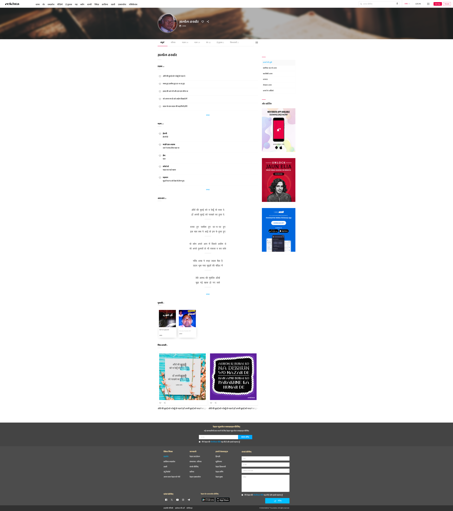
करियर (192, 472)
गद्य (76, 4)
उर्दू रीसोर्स (167, 472)
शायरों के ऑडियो (268, 91)
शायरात (265, 79)
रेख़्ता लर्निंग (219, 472)
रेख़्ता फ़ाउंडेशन (195, 457)
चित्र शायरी (234, 42)
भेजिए (280, 501)
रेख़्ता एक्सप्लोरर (195, 477)
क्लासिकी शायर (268, 74)
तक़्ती (113, 4)
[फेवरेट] (203, 21)
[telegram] (189, 500)
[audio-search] (397, 3)
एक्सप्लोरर (122, 4)
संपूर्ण (162, 42)
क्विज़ (96, 4)
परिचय (173, 42)
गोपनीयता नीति (215, 442)
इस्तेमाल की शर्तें (180, 508)
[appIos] (223, 500)
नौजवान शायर (267, 85)
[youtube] (177, 500)
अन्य (142, 4)
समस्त (208, 115)
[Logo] (12, 4)
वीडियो (60, 4)
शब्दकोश (51, 4)
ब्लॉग (82, 4)
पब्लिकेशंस (133, 4)
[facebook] (166, 500)
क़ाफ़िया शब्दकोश (169, 462)
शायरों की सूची (267, 62)
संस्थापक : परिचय (195, 462)
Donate (447, 4)
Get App (437, 4)
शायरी (89, 4)
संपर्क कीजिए (194, 467)
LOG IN (418, 4)
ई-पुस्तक (220, 42)
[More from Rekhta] (428, 4)
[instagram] (183, 500)
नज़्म (197, 42)
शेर (208, 42)
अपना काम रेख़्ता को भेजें (172, 477)
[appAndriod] (208, 500)
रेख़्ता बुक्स (219, 477)
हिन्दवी (218, 457)
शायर (38, 4)
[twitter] (172, 500)
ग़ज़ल (185, 42)
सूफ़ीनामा (219, 462)
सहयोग (166, 457)
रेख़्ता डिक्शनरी (221, 467)
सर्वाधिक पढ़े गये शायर (270, 68)
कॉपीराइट (190, 508)
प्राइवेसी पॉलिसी (168, 508)
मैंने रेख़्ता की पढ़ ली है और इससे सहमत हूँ (221, 442)
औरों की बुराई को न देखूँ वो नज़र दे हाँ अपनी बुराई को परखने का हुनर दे (183, 408)
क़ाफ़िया (105, 4)
